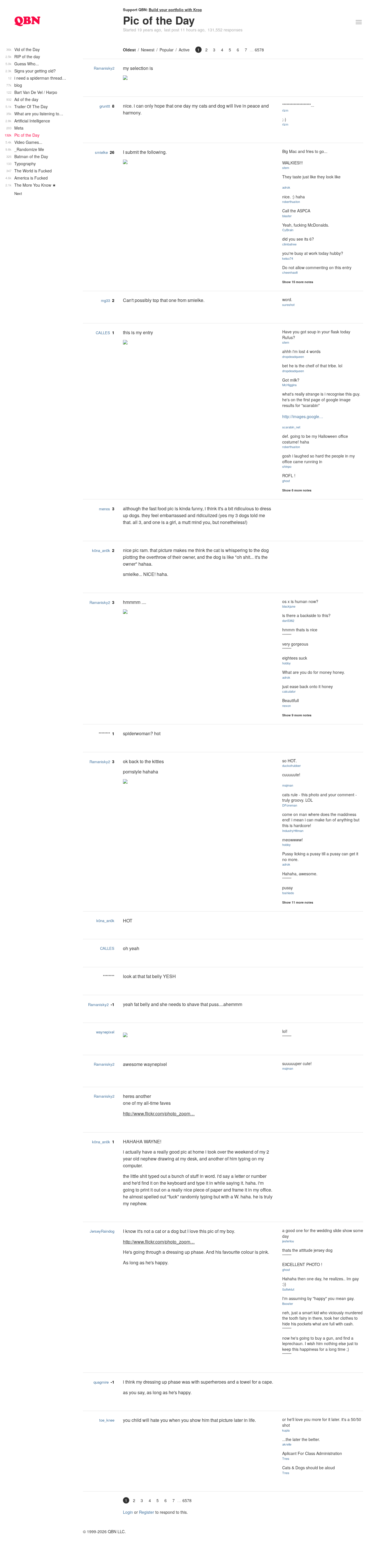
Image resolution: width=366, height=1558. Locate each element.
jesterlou (288, 1241)
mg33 (105, 300)
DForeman (289, 805)
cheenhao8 (290, 272)
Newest (147, 50)
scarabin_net (291, 427)
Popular (167, 50)
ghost (286, 480)
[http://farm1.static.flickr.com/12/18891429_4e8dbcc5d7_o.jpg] (198, 782)
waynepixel (105, 1032)
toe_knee (106, 1420)
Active (184, 50)
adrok (286, 187)
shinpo (286, 466)
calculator (289, 691)
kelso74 (287, 258)
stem (285, 167)
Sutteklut (288, 1289)
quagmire (101, 1382)
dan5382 (288, 620)
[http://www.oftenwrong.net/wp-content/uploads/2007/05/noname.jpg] (198, 343)
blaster (287, 215)
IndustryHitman (292, 830)
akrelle (286, 1444)
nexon (286, 705)
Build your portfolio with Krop (175, 9)
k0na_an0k (101, 550)
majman (287, 785)
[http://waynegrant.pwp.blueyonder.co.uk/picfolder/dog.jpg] (198, 1035)
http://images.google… (302, 416)
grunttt (105, 106)
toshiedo (288, 892)
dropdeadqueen (293, 356)
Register (146, 1512)
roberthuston (291, 201)
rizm (285, 110)
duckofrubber (291, 765)
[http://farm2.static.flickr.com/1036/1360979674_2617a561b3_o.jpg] (198, 612)
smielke (101, 152)
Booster (287, 1303)
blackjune (288, 606)
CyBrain (287, 229)
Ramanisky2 (104, 68)
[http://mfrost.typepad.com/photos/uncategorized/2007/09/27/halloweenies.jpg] (198, 162)
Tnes (285, 1458)
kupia (286, 1430)
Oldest (129, 50)
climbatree (289, 244)
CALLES (103, 332)
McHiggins (289, 384)
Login (128, 1512)
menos (104, 508)
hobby (286, 663)
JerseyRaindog (102, 1231)
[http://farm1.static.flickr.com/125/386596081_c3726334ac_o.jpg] (198, 78)
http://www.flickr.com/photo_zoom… (159, 1113)
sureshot (288, 304)
